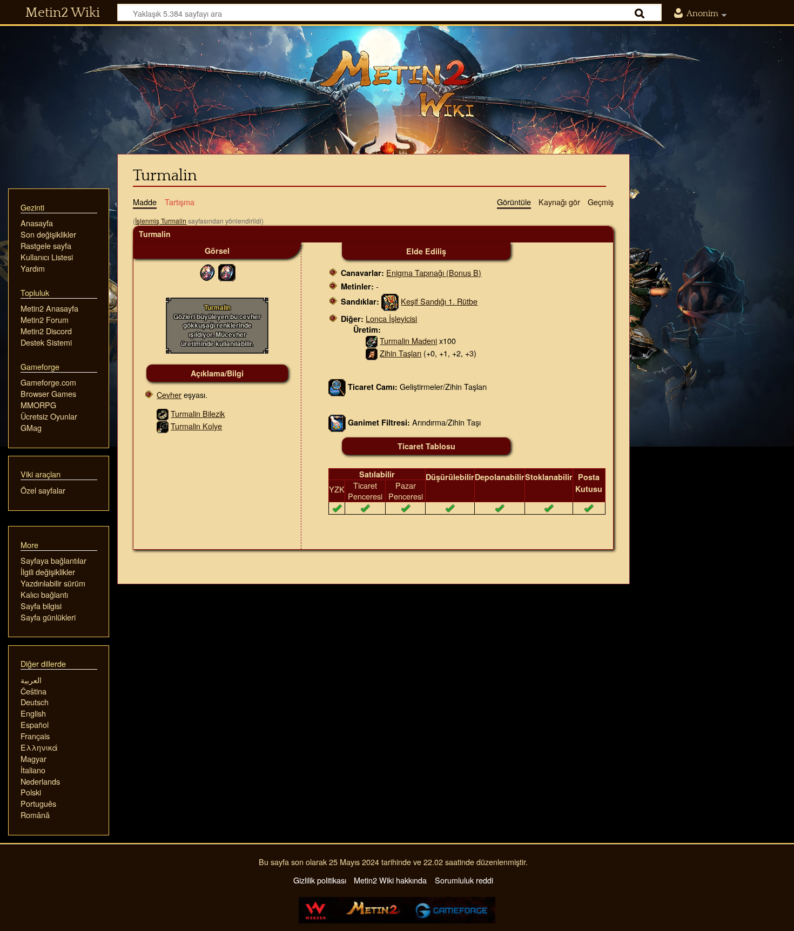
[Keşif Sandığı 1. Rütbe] (390, 301)
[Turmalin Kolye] (163, 425)
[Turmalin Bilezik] (163, 413)
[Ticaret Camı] (337, 386)
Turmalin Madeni (408, 340)
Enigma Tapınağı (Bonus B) (433, 272)
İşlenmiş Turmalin (160, 220)
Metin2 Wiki (62, 13)
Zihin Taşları (400, 353)
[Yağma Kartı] (337, 422)
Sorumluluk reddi (464, 880)
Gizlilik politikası (319, 880)
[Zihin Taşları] (372, 353)
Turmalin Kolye (196, 425)
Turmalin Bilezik (198, 413)
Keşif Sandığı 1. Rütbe (439, 301)
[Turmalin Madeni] (372, 340)
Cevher (169, 394)
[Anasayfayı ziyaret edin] (397, 84)
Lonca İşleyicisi (391, 318)
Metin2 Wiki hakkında (390, 880)
